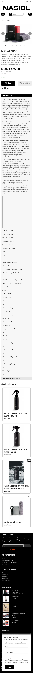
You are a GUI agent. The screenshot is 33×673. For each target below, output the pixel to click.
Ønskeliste (25, 83)
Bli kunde (5, 575)
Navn (6, 646)
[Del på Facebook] (5, 88)
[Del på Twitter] (2, 88)
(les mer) (25, 662)
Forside (3, 20)
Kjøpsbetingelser (7, 560)
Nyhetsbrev (6, 564)
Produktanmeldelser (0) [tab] (10, 378)
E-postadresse (9, 652)
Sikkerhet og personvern (10, 562)
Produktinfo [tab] (6, 95)
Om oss (4, 577)
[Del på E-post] (8, 88)
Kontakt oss (6, 580)
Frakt (4, 558)
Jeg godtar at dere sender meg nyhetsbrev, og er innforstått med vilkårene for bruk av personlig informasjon (16, 660)
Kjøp (9, 83)
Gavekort (5, 578)
